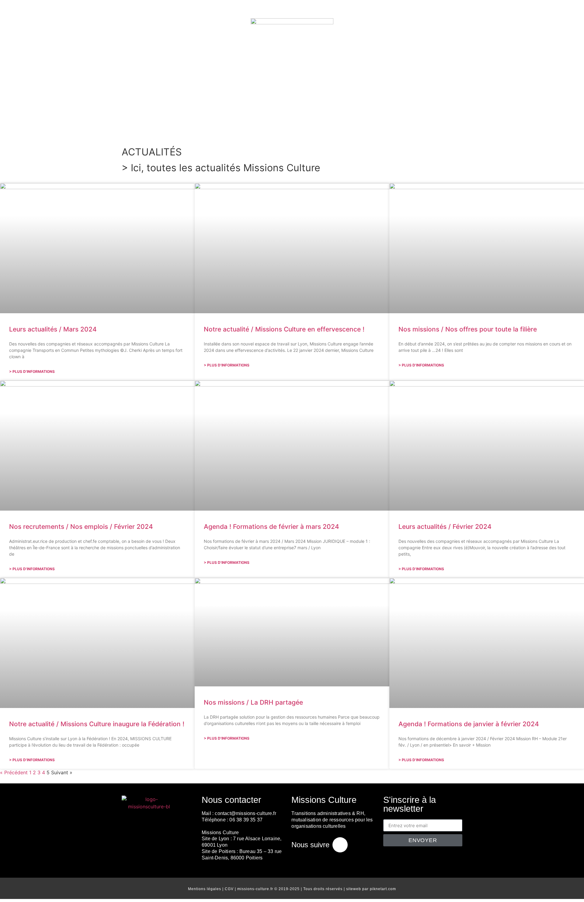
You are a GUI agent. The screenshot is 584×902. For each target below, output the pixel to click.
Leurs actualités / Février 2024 (445, 526)
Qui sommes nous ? (81, 122)
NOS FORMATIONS (507, 122)
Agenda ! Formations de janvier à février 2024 (468, 724)
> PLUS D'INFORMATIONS (32, 371)
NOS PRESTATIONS (155, 122)
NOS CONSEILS (219, 122)
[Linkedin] (340, 844)
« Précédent (14, 772)
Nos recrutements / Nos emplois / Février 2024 (81, 526)
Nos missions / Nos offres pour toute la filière (467, 329)
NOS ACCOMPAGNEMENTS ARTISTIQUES (402, 122)
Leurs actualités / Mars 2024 (53, 329)
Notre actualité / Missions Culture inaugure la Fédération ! (96, 724)
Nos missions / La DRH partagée (253, 702)
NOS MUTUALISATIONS (290, 122)
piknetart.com (383, 889)
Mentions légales (204, 889)
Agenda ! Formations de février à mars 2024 (271, 526)
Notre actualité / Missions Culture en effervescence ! (284, 329)
